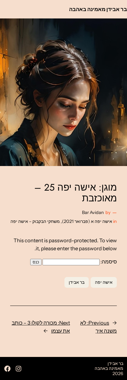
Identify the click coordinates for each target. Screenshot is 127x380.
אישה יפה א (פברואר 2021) (87, 221)
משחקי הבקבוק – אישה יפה (35, 221)
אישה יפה (104, 282)
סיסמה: (108, 262)
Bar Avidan (93, 212)
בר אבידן (76, 282)
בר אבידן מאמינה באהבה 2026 (109, 368)
